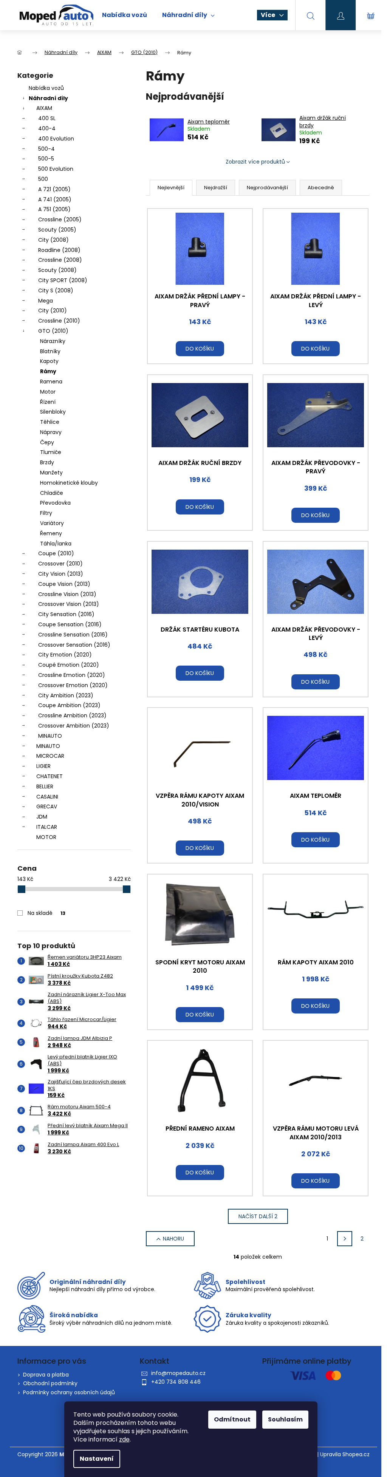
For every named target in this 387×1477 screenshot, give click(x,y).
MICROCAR (50, 756)
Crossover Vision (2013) (68, 604)
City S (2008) (55, 290)
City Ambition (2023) (65, 695)
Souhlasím (285, 1419)
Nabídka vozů (46, 88)
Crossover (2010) (60, 563)
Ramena (51, 381)
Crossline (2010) (59, 320)
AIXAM (44, 108)
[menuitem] (124, 15)
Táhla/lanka (55, 543)
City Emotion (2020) (65, 654)
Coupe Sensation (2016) (70, 624)
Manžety (51, 472)
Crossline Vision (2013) (67, 594)
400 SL (47, 118)
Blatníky (50, 351)
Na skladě (46, 913)
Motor (48, 392)
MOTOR (46, 837)
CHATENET (49, 776)
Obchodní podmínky (50, 1383)
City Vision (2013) (60, 574)
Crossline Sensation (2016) (73, 634)
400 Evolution (56, 138)
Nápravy (51, 432)
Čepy (47, 442)
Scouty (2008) (57, 270)
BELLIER (44, 786)
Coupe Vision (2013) (64, 584)
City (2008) (53, 240)
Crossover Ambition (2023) (73, 725)
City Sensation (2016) (66, 614)
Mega (45, 300)
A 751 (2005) (54, 209)
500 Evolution (55, 169)
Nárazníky (52, 341)
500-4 (46, 149)
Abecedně (321, 187)
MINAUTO (50, 736)
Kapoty (49, 361)
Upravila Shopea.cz (345, 1454)
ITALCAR (46, 827)
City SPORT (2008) (62, 280)
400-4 (47, 128)
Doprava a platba (46, 1374)
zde (124, 1439)
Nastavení (97, 1458)
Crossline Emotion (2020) (71, 675)
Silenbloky (53, 412)
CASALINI (47, 796)
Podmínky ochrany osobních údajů (69, 1392)
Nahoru (173, 1238)
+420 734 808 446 (176, 1382)
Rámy (48, 371)
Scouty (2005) (57, 229)
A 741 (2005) (54, 199)
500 (43, 179)
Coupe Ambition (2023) (69, 705)
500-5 (46, 158)
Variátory (52, 523)
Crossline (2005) (60, 219)
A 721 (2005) (54, 189)
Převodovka (55, 503)
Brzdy (47, 462)
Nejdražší (215, 187)
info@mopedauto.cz (178, 1373)
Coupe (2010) (56, 553)
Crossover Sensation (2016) (74, 645)
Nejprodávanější (267, 187)
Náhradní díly (48, 98)
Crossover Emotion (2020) (73, 685)
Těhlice (49, 422)
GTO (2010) (53, 331)
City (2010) (52, 310)
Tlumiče (50, 452)
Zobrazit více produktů (255, 161)
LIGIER (43, 766)
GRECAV (46, 806)
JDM (41, 816)
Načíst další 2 (257, 1216)
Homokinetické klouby (69, 483)
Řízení (48, 402)
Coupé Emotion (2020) (68, 665)
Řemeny (51, 533)
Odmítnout (232, 1419)
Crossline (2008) (60, 260)
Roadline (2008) (59, 250)
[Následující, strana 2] (344, 1238)
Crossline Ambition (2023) (72, 715)
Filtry (46, 513)
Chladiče (51, 493)
